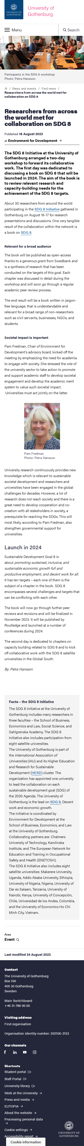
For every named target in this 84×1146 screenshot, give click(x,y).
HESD (36, 772)
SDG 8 (26, 232)
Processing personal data (23, 1119)
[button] (29, 30)
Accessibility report (19, 1136)
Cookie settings (16, 1129)
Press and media (17, 1099)
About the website (18, 1112)
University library (20, 1085)
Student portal (18, 1071)
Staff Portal (15, 1078)
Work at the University (21, 1092)
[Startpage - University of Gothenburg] (69, 1129)
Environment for (33, 140)
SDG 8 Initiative (47, 209)
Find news (49, 88)
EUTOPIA (11, 1106)
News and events (24, 88)
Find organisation (17, 1023)
